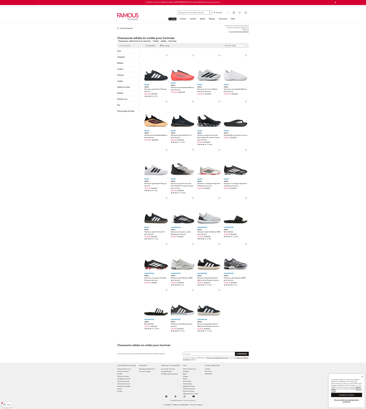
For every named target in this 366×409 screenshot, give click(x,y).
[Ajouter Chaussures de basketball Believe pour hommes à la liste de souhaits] (193, 55)
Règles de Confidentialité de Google (217, 358)
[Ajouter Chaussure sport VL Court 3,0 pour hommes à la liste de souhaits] (166, 198)
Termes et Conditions (196, 404)
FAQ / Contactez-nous (189, 369)
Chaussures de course (123, 383)
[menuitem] (172, 20)
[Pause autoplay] (335, 2)
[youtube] (193, 397)
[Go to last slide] (38, 2)
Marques (212, 19)
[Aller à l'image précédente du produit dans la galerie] (146, 65)
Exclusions (186, 371)
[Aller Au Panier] (246, 12)
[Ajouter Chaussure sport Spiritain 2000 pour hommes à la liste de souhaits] (193, 244)
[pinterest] (175, 397)
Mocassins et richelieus (123, 386)
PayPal (185, 379)
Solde (233, 19)
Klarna (185, 374)
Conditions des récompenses (169, 374)
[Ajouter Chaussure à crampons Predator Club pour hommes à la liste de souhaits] (166, 244)
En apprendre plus (166, 371)
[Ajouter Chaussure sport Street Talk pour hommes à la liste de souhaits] (166, 55)
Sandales (119, 374)
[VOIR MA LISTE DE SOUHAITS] (239, 12)
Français (219, 12)
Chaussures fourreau (123, 381)
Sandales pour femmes (123, 379)
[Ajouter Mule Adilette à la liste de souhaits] (246, 198)
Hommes (193, 19)
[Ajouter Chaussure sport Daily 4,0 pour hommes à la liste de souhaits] (193, 290)
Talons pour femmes (123, 376)
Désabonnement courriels (190, 393)
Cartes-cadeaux (187, 383)
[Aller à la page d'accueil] (128, 16)
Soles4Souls (208, 374)
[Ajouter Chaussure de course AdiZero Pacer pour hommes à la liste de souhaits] (219, 55)
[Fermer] (362, 377)
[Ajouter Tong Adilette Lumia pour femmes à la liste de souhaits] (246, 101)
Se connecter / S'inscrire (168, 369)
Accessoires (223, 19)
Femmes (183, 19)
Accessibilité (167, 404)
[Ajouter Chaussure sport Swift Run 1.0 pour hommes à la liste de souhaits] (193, 101)
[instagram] (184, 397)
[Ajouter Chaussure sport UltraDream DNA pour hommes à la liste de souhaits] (219, 198)
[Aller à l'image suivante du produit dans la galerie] (166, 65)
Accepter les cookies (346, 395)
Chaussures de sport (123, 371)
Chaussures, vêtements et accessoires (134, 41)
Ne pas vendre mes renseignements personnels (346, 401)
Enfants (202, 19)
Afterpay (185, 376)
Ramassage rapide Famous (147, 369)
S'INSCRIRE (242, 354)
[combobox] (195, 12)
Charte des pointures (189, 388)
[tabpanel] (183, 1)
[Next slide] (327, 2)
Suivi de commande (188, 391)
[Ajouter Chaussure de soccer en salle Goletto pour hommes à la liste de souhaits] (193, 198)
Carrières (207, 369)
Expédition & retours (189, 386)
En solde (119, 391)
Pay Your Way (187, 381)
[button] (212, 2)
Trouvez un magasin (145, 371)
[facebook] (166, 397)
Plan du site (208, 371)
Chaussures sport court (124, 369)
